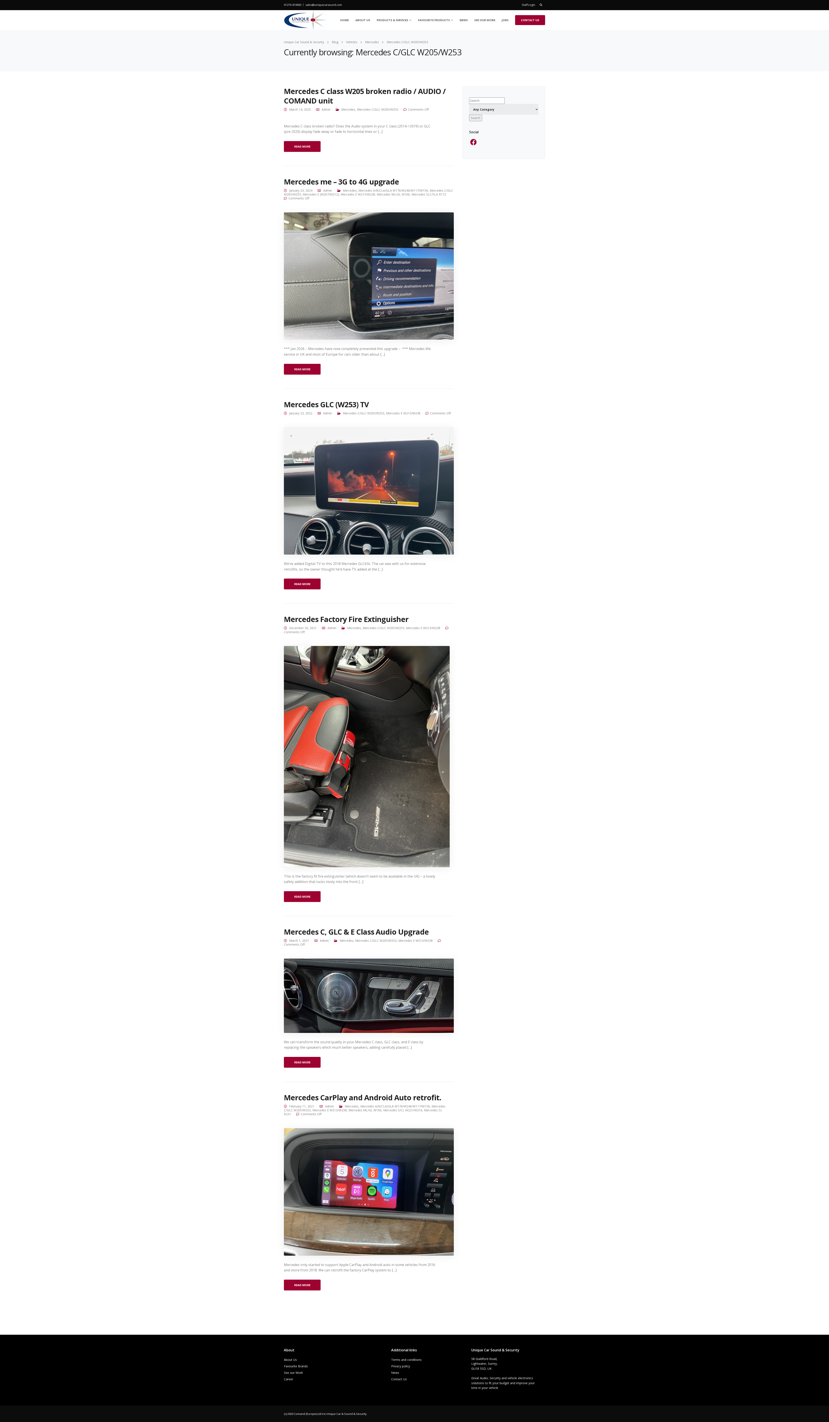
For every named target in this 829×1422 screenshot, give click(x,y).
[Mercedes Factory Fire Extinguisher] (367, 756)
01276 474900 (292, 5)
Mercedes (348, 109)
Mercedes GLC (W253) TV (326, 404)
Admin (326, 109)
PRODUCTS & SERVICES (392, 20)
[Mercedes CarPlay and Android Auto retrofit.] (369, 1191)
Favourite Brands (296, 1366)
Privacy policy (400, 1366)
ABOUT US (362, 20)
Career (288, 1379)
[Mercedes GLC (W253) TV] (369, 490)
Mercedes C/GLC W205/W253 (377, 109)
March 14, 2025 (300, 109)
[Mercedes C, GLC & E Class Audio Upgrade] (369, 995)
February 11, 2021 (301, 1106)
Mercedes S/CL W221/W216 (402, 1110)
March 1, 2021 (299, 940)
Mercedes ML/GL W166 (393, 194)
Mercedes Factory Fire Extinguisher (346, 619)
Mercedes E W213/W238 (358, 194)
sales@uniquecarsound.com (323, 5)
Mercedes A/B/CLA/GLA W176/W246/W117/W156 (393, 190)
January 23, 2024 (300, 190)
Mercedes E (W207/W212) (321, 194)
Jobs (505, 20)
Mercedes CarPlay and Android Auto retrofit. (362, 1097)
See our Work (293, 1373)
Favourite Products (434, 20)
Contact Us (530, 20)
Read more (302, 146)
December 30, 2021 (303, 628)
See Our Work (484, 20)
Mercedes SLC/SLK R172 (428, 194)
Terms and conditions (406, 1360)
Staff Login (528, 5)
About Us (290, 1360)
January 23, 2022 (300, 413)
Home (344, 20)
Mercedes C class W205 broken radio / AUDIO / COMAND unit (365, 96)
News (464, 20)
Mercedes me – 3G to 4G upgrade (341, 182)
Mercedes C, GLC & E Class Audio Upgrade (356, 932)
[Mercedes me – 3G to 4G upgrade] (369, 276)
